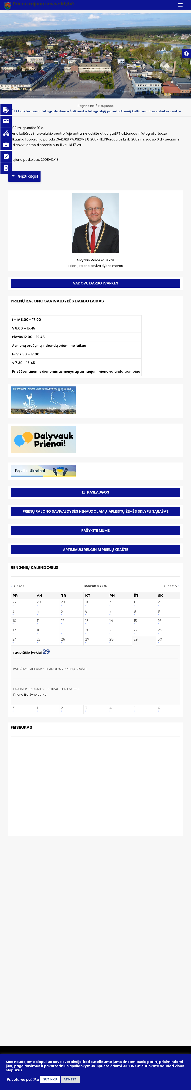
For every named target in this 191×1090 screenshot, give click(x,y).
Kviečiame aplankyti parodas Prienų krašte (50, 669)
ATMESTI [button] (70, 1079)
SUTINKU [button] (50, 1079)
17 (14, 630)
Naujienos (105, 106)
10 (14, 621)
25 (38, 639)
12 (62, 621)
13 (87, 621)
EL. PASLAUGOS (95, 492)
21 (111, 630)
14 (111, 621)
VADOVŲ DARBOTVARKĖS (95, 283)
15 (135, 621)
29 (63, 602)
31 (111, 602)
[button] (186, 53)
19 (63, 630)
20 (87, 630)
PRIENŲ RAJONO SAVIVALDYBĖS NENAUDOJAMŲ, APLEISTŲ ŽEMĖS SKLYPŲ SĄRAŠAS (96, 511)
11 (38, 621)
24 (15, 639)
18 (39, 630)
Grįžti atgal (28, 176)
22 (135, 630)
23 (160, 630)
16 (159, 621)
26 (63, 639)
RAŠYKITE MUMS (95, 530)
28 (39, 602)
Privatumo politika (23, 1079)
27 (15, 602)
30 (87, 602)
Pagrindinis (86, 106)
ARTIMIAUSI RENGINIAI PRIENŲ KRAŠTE (95, 549)
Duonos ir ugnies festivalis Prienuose (46, 689)
